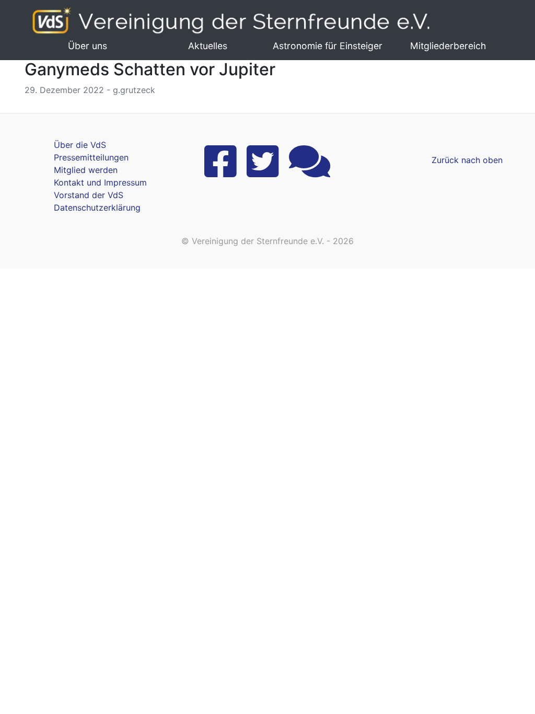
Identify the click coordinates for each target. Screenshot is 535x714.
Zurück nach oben (467, 160)
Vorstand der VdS (88, 195)
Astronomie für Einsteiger (327, 45)
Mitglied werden (86, 170)
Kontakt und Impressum (100, 182)
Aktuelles (207, 45)
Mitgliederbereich (448, 45)
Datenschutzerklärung (97, 207)
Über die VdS (80, 145)
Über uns (87, 45)
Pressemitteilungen (91, 157)
